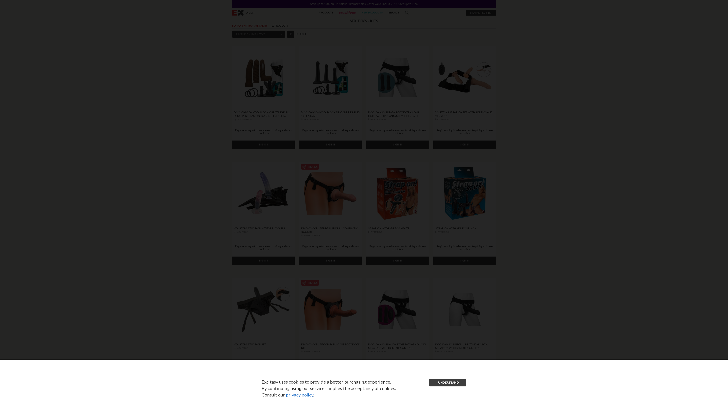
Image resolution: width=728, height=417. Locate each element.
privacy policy (299, 394)
